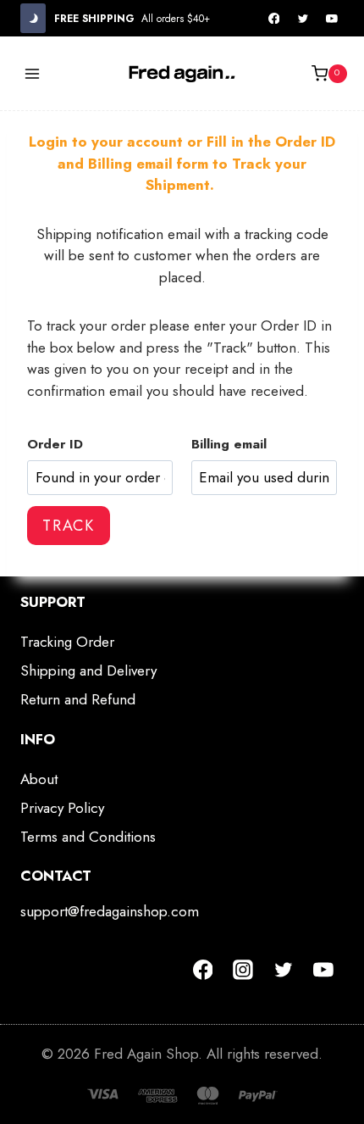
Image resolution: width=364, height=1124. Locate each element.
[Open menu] (32, 73)
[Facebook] (274, 19)
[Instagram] (243, 969)
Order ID (55, 444)
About (39, 779)
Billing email (229, 444)
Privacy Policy (62, 808)
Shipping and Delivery (88, 670)
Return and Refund (77, 699)
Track (68, 526)
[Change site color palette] (33, 18)
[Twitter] (303, 19)
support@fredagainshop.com (109, 911)
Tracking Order (67, 642)
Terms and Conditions (88, 836)
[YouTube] (332, 19)
